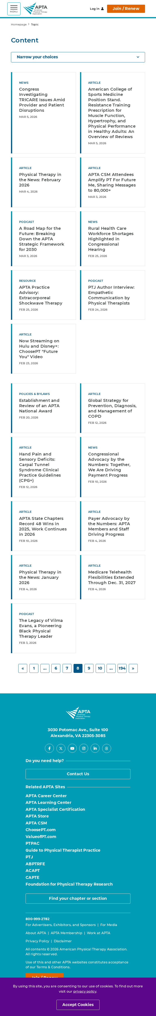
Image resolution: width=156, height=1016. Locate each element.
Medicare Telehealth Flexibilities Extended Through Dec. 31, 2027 (111, 577)
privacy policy (84, 991)
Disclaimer (63, 941)
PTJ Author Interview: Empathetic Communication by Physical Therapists (111, 295)
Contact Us (78, 774)
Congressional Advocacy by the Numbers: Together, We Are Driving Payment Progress (109, 465)
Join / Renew (126, 8)
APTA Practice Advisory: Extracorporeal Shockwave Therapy (40, 295)
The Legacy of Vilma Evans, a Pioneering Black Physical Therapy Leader (41, 628)
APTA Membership (66, 933)
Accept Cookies (78, 1004)
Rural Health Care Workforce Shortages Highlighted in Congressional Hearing (111, 239)
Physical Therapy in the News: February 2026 (40, 180)
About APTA (36, 933)
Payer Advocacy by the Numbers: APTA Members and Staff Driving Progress (109, 526)
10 (100, 668)
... (45, 668)
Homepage (19, 24)
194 (122, 668)
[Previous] (22, 668)
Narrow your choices (37, 57)
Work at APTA (98, 933)
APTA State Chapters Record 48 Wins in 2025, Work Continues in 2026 (43, 526)
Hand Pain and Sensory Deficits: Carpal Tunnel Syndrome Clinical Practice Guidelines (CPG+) (40, 467)
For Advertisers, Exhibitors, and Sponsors (61, 925)
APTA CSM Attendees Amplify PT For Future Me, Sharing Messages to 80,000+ (112, 182)
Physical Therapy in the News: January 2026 (40, 577)
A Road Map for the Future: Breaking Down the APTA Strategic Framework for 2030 (41, 239)
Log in (95, 9)
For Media (108, 925)
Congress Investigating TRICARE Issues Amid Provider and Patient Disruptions (42, 100)
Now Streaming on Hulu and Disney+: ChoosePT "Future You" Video (39, 348)
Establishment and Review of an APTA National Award (39, 405)
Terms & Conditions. (53, 967)
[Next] (133, 668)
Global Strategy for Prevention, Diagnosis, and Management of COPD (112, 408)
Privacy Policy (37, 941)
